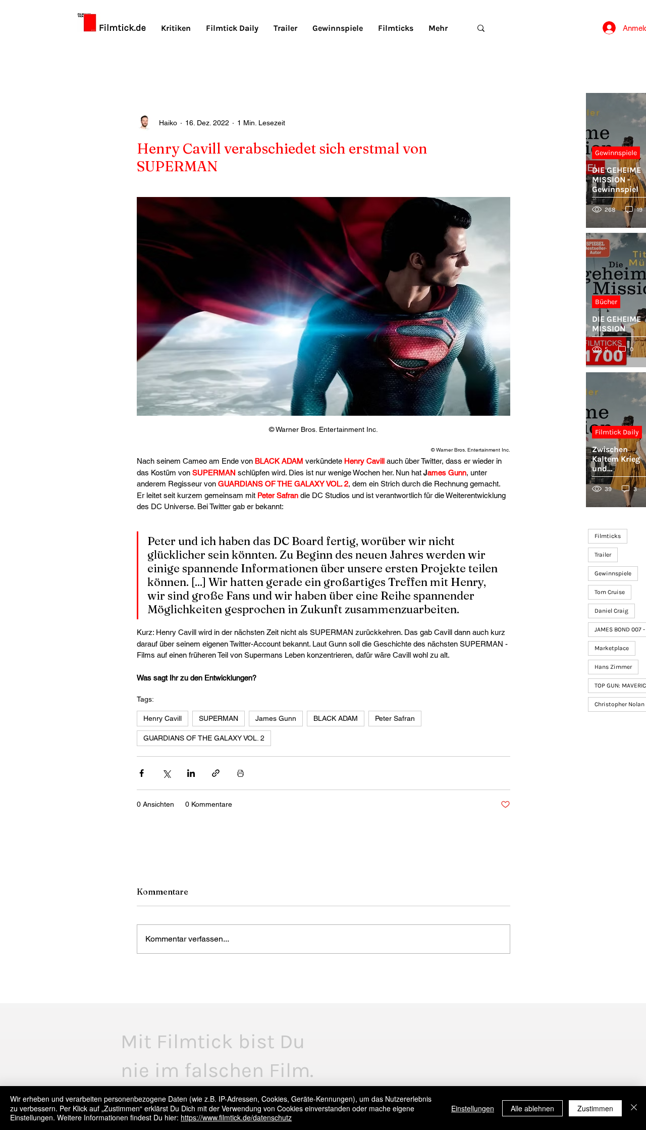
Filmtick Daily (617, 432)
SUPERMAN (218, 718)
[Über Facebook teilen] (141, 773)
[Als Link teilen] (216, 773)
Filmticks (608, 535)
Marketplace (612, 648)
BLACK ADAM (335, 718)
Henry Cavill (162, 718)
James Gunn (275, 718)
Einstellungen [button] (472, 1108)
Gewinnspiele (616, 153)
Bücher (606, 302)
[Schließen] (634, 1108)
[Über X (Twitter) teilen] (166, 773)
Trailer (603, 554)
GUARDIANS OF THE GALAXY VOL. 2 (203, 738)
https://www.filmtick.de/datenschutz (236, 1117)
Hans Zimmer (613, 666)
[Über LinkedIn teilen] (191, 773)
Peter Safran (395, 718)
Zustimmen (595, 1108)
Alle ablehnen (532, 1108)
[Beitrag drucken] (240, 773)
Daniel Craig (611, 610)
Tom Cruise (610, 592)
